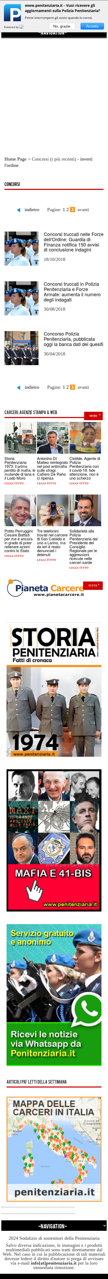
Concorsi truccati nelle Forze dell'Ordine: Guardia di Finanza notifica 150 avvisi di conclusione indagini (74, 241)
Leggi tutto (14, 483)
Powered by (11, 27)
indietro (32, 209)
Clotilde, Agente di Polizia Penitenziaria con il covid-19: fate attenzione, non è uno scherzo (84, 468)
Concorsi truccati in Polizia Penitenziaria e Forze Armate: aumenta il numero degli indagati (72, 291)
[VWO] (24, 27)
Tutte (93, 585)
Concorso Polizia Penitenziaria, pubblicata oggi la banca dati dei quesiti (73, 338)
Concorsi (12, 185)
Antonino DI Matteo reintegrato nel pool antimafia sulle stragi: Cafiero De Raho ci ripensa (52, 468)
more (93, 415)
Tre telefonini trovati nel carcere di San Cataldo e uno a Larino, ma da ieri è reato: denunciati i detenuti (52, 542)
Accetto (92, 26)
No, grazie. (62, 26)
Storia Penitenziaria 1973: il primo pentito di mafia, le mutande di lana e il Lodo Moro (19, 468)
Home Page (15, 159)
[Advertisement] (54, 92)
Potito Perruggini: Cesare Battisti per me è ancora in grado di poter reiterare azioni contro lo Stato (19, 540)
